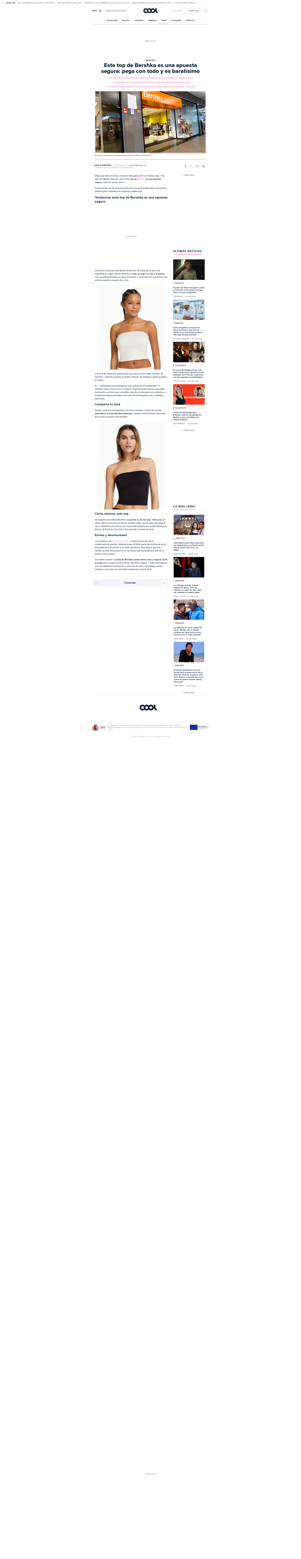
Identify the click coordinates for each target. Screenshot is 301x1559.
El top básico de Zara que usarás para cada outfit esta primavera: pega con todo (151, 82)
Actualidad (112, 20)
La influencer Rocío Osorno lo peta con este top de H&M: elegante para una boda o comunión (151, 87)
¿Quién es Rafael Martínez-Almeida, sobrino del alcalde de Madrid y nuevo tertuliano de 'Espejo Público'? (187, 416)
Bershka (141, 179)
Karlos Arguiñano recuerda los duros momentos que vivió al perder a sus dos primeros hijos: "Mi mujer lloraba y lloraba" (187, 331)
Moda (163, 20)
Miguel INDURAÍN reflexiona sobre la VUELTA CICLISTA (151, 3)
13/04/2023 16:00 (101, 168)
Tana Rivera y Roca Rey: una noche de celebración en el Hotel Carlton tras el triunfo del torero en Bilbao (189, 546)
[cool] (150, 11)
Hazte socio (194, 11)
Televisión (176, 20)
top (98, 386)
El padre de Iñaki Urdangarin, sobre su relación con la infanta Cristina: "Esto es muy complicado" (188, 290)
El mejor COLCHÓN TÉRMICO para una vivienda (190, 3)
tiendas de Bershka (121, 541)
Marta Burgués (103, 165)
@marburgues (120, 165)
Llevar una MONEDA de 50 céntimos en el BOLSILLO (36, 3)
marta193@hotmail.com (137, 165)
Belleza (126, 20)
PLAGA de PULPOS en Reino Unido (69, 3)
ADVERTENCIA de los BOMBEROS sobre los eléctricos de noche (107, 3)
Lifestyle (190, 20)
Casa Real (139, 20)
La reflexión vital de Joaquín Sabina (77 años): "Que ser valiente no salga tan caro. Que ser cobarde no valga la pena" (187, 589)
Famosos (153, 20)
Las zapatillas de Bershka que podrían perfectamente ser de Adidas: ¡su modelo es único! (151, 78)
